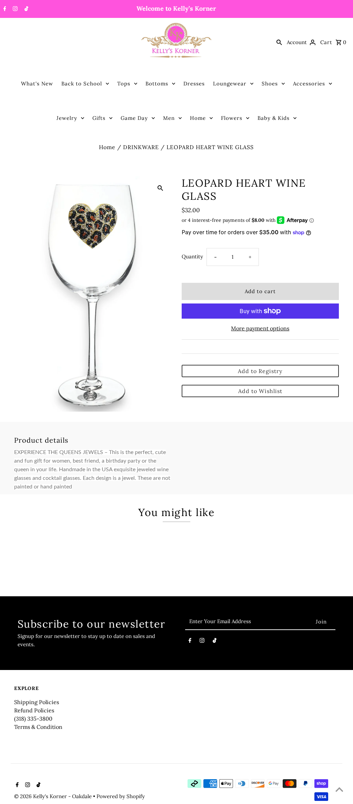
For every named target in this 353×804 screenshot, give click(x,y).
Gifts (98, 118)
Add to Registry (260, 371)
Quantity (192, 256)
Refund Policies (34, 710)
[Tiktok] (25, 9)
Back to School (81, 83)
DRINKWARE (141, 147)
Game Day (134, 118)
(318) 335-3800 (33, 718)
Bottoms (156, 83)
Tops (123, 83)
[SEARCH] (279, 42)
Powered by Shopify (121, 796)
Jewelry (67, 118)
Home (198, 118)
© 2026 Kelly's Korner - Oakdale (53, 796)
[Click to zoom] (160, 187)
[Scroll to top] (339, 790)
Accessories (309, 83)
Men (169, 118)
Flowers (231, 118)
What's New (37, 83)
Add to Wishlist (260, 391)
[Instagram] (14, 9)
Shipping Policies (36, 702)
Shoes (270, 83)
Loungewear (229, 83)
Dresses (194, 83)
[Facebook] (4, 9)
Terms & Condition (38, 726)
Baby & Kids (274, 118)
